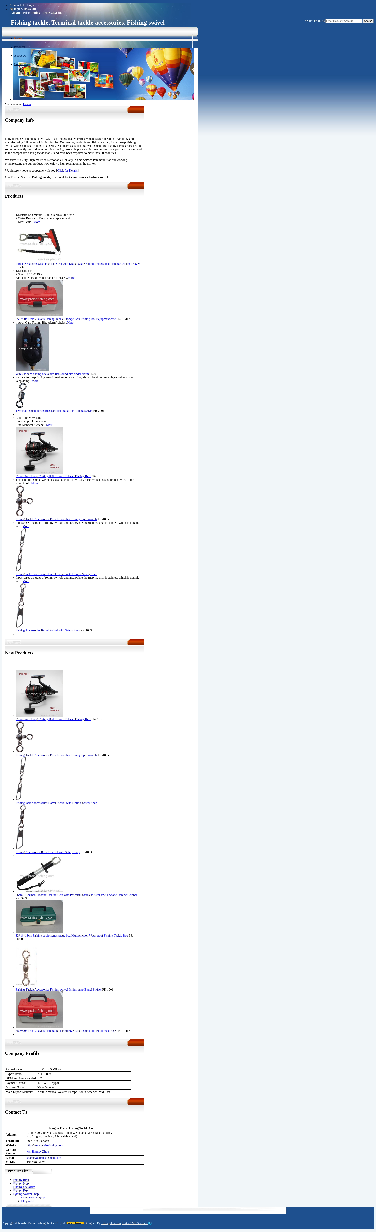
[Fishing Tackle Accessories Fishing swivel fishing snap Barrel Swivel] (26, 986)
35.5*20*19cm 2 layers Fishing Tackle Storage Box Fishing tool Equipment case (66, 319)
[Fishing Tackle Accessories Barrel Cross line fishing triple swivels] (24, 515)
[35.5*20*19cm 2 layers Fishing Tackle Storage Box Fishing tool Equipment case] (39, 315)
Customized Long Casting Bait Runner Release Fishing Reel (53, 476)
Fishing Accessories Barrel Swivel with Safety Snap (48, 630)
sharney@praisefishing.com (44, 1157)
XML (133, 1223)
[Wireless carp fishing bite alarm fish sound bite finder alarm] (32, 370)
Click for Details (67, 170)
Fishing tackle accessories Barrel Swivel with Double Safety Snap (56, 574)
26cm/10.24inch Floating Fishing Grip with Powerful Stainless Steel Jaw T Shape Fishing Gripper (76, 894)
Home (27, 104)
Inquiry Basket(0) (24, 9)
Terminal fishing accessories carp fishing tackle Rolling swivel (54, 410)
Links (125, 1223)
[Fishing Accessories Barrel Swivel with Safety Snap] (21, 626)
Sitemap (142, 1223)
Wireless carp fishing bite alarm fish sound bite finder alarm (52, 374)
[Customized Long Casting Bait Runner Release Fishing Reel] (39, 472)
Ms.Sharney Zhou (38, 1151)
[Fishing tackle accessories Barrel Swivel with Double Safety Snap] (21, 570)
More (8, 206)
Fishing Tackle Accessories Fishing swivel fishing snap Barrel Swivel (58, 989)
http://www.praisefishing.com (45, 1145)
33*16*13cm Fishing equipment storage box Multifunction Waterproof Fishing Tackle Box (72, 935)
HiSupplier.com (111, 1223)
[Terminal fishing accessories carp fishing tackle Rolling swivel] (21, 407)
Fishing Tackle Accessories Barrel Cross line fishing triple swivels (56, 519)
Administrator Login (22, 5)
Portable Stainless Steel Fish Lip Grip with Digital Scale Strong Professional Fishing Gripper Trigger (78, 263)
